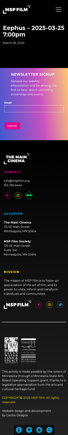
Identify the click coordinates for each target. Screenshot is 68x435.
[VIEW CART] (29, 430)
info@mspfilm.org (17, 181)
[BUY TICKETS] (39, 430)
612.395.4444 (13, 185)
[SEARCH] (49, 430)
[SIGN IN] (19, 430)
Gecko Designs (17, 415)
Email (8, 102)
